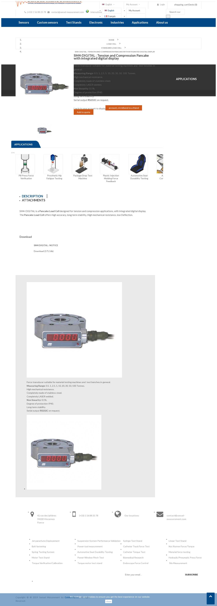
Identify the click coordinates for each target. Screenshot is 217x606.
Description (32, 196)
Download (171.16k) (44, 251)
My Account (134, 10)
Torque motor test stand (89, 563)
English (111, 10)
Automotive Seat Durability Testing (95, 552)
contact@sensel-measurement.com (67, 12)
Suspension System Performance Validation (99, 540)
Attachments (33, 200)
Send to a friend (124, 107)
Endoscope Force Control (135, 563)
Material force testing (179, 552)
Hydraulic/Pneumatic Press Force (185, 557)
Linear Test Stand (177, 540)
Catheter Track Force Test (136, 546)
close (108, 601)
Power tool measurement (90, 546)
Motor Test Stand (41, 557)
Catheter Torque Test (134, 552)
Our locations (131, 515)
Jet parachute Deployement (46, 540)
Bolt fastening (39, 546)
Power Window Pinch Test (91, 557)
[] (168, 16)
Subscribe (191, 574)
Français (111, 16)
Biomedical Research (133, 557)
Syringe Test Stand (132, 540)
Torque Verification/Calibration (47, 563)
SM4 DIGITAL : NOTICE (46, 245)
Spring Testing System (43, 552)
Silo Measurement (178, 563)
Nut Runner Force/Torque (182, 546)
